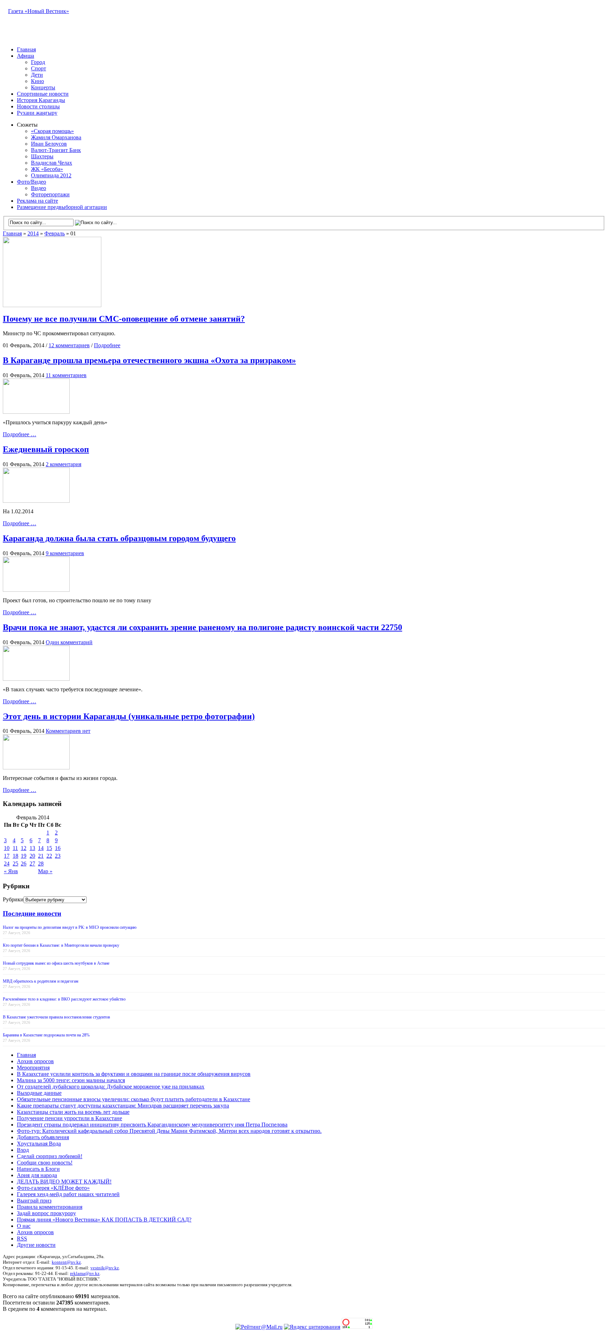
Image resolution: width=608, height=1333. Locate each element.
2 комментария (63, 464)
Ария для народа (37, 1175)
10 (7, 848)
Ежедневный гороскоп (46, 449)
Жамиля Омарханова (56, 137)
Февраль (54, 233)
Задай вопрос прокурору (46, 1213)
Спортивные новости (43, 94)
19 (23, 856)
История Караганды (41, 100)
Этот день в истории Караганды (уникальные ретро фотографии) (129, 716)
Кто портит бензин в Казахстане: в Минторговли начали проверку (61, 945)
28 (41, 864)
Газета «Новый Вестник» (38, 11)
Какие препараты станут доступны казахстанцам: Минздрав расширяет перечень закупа (123, 1106)
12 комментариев (69, 345)
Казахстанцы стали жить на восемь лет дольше (73, 1112)
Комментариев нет (68, 731)
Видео (38, 188)
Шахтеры (42, 156)
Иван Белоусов (49, 144)
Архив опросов (35, 1061)
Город (38, 62)
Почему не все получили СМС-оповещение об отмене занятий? (124, 318)
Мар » (45, 871)
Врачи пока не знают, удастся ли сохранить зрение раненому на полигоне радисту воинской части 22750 (202, 627)
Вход (23, 1150)
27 (32, 864)
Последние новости (32, 913)
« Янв (11, 871)
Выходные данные (39, 1093)
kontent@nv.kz (66, 1262)
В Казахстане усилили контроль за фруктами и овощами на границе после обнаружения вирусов (134, 1074)
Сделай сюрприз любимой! (49, 1156)
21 (41, 856)
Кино (37, 81)
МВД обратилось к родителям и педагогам (40, 981)
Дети (37, 75)
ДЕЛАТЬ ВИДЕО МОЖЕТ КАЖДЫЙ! (64, 1182)
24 (7, 864)
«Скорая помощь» (52, 131)
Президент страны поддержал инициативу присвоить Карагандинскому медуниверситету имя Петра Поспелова (152, 1125)
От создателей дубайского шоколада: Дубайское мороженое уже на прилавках (110, 1087)
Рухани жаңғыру (37, 113)
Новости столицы (38, 106)
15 (49, 848)
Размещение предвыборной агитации (62, 207)
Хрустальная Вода (39, 1144)
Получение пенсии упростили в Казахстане (69, 1118)
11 (15, 848)
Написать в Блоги (38, 1169)
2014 (33, 233)
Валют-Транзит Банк (56, 150)
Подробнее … (19, 434)
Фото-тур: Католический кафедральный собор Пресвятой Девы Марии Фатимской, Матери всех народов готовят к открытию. (169, 1131)
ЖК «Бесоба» (47, 169)
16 (58, 848)
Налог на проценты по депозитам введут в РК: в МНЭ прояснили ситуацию (70, 927)
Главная (26, 49)
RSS (22, 1239)
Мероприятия (33, 1068)
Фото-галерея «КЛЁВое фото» (53, 1188)
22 (49, 856)
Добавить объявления (43, 1137)
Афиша (25, 56)
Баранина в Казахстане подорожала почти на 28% (46, 1035)
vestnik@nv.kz (104, 1267)
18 (15, 856)
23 (58, 856)
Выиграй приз (34, 1201)
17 (7, 856)
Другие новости (36, 1245)
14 (41, 848)
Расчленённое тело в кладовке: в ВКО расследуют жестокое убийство (64, 999)
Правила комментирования (49, 1207)
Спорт (38, 68)
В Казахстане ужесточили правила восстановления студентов (56, 1017)
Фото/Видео (31, 182)
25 (15, 864)
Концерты (43, 87)
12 (23, 848)
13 (32, 848)
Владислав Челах (51, 163)
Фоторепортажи (50, 194)
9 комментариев (65, 553)
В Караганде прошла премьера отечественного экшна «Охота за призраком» (149, 360)
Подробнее (107, 345)
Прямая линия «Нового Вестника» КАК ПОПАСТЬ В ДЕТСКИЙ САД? (104, 1220)
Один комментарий (69, 642)
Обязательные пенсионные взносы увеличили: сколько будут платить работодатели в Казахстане (133, 1099)
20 (32, 856)
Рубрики (13, 899)
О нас (24, 1226)
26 (23, 864)
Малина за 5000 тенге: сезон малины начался (71, 1080)
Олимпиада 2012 (51, 175)
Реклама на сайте (37, 201)
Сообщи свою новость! (44, 1163)
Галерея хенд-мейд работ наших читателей (68, 1194)
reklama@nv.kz (85, 1273)
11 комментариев (66, 375)
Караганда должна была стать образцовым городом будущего (119, 538)
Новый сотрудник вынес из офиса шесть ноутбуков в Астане (56, 963)
